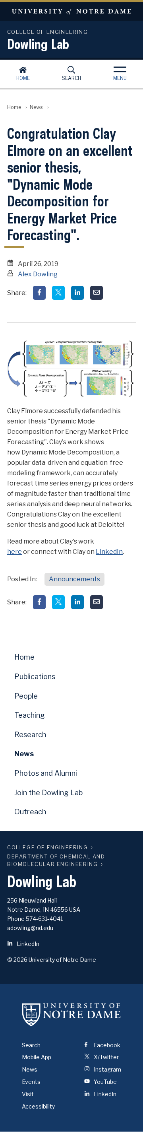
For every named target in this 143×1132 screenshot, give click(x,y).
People (26, 696)
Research (30, 734)
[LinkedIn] (77, 293)
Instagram (107, 1069)
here (14, 551)
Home (23, 78)
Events (31, 1081)
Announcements (74, 579)
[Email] (96, 293)
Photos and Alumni (45, 773)
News (36, 107)
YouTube (105, 1081)
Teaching (29, 715)
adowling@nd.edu (30, 927)
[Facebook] (39, 293)
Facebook (106, 1045)
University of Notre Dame (71, 11)
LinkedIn (109, 551)
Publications (34, 676)
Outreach (30, 812)
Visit (28, 1094)
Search (71, 78)
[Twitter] (58, 293)
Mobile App (36, 1057)
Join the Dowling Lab (48, 792)
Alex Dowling (38, 274)
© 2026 (17, 959)
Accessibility (38, 1106)
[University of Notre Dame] (71, 1015)
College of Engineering (47, 847)
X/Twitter (106, 1057)
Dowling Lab (38, 43)
